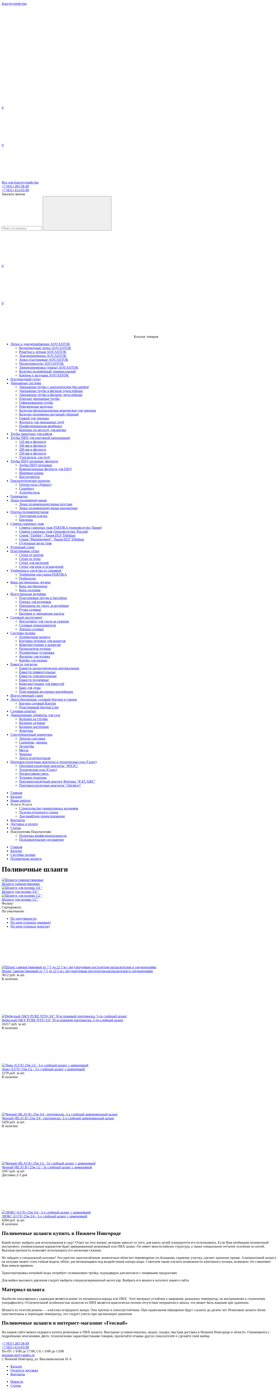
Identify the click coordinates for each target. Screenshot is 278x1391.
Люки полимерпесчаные (28, 500)
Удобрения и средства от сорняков (35, 570)
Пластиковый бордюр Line (39, 707)
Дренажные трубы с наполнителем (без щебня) (54, 387)
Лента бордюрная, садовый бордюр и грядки (43, 699)
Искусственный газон (26, 695)
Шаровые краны (31, 473)
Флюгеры (26, 730)
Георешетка (19, 496)
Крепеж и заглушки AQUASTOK (44, 375)
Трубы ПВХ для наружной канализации (40, 438)
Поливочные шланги (34, 637)
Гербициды (27, 578)
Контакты (17, 820)
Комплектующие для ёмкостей (41, 684)
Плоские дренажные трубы (39, 399)
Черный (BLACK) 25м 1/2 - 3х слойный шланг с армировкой (47, 1167)
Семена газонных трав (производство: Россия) (53, 531)
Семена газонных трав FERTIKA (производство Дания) (60, 527)
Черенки (25, 754)
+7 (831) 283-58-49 (15, 186)
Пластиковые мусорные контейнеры (46, 691)
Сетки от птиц (30, 559)
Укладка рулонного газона (38, 812)
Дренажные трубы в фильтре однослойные (51, 391)
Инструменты (29, 477)
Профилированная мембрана (40, 426)
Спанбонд (26, 488)
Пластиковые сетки (24, 551)
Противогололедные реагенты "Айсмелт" (50, 785)
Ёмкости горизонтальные (38, 676)
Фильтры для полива (34, 656)
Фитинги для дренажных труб (41, 422)
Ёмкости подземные (34, 680)
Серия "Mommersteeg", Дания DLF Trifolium (51, 539)
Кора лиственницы (33, 586)
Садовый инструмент (26, 617)
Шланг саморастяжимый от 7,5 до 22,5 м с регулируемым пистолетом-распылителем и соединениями (77, 971)
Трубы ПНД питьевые (35, 465)
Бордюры (26, 520)
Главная (16, 793)
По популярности (23, 918)
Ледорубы (26, 746)
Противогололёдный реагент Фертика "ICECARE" (57, 781)
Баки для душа (30, 688)
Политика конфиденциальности (43, 836)
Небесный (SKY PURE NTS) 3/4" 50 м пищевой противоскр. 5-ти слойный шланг (63, 1020)
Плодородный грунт (25, 379)
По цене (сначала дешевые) (30, 922)
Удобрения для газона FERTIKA (43, 574)
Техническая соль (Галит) (38, 770)
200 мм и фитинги (32, 449)
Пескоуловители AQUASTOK (41, 363)
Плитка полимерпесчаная (29, 512)
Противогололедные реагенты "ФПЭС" (48, 766)
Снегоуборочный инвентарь (31, 734)
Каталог (16, 796)
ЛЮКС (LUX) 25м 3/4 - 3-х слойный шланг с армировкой (44, 1216)
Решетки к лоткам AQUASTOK (42, 352)
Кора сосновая (29, 590)
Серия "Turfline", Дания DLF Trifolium (47, 535)
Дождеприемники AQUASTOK (42, 356)
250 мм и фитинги (32, 453)
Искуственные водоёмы (28, 594)
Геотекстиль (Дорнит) (35, 484)
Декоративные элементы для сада (35, 715)
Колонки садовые (32, 723)
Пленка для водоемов (35, 602)
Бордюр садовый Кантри (37, 703)
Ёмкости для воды (23, 664)
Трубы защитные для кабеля (31, 434)
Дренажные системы (25, 383)
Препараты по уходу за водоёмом (44, 606)
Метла (23, 750)
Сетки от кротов (31, 555)
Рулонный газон (22, 547)
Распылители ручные (35, 648)
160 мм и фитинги (32, 445)
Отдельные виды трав (35, 543)
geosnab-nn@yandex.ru (18, 1355)
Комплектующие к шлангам (40, 645)
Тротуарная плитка (33, 516)
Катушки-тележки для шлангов (42, 641)
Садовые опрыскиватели (37, 625)
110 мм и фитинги (32, 441)
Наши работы (20, 800)
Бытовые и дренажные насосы (41, 613)
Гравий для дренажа (34, 418)
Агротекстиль (29, 492)
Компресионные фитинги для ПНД (45, 469)
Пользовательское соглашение (41, 839)
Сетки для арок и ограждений (41, 566)
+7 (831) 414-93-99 (15, 190)
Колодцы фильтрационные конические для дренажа (57, 410)
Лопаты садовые (31, 629)
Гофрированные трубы (36, 402)
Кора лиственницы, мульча (30, 582)
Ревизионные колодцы (36, 406)
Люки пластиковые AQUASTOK (43, 359)
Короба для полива (33, 660)
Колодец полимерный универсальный (47, 371)
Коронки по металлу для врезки (42, 430)
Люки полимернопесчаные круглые (45, 504)
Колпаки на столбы (33, 719)
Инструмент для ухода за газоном (44, 621)
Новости (16, 1381)
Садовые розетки (23, 711)
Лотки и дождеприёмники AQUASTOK (40, 344)
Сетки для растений (34, 563)
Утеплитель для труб (34, 457)
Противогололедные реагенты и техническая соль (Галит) (53, 762)
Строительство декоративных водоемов (48, 808)
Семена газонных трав (27, 524)
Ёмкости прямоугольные (37, 672)
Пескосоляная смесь (34, 773)
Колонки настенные (34, 727)
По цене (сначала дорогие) (30, 926)
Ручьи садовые (30, 609)
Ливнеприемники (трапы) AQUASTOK (48, 367)
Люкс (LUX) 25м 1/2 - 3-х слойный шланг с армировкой (43, 1069)
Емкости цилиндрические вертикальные (49, 668)
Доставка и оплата (24, 824)
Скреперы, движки (33, 742)
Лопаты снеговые (32, 738)
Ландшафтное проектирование (42, 816)
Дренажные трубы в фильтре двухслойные (50, 395)
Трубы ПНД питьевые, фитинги (34, 461)
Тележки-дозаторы (33, 777)
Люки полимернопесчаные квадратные (48, 508)
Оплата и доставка (24, 1370)
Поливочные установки (37, 652)
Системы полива (22, 633)
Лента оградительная (34, 758)
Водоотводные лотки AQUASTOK (45, 348)
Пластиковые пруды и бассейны (43, 598)
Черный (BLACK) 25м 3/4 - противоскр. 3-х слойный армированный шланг (58, 1118)
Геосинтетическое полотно (30, 481)
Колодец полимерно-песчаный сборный (49, 414)
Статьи (15, 828)
